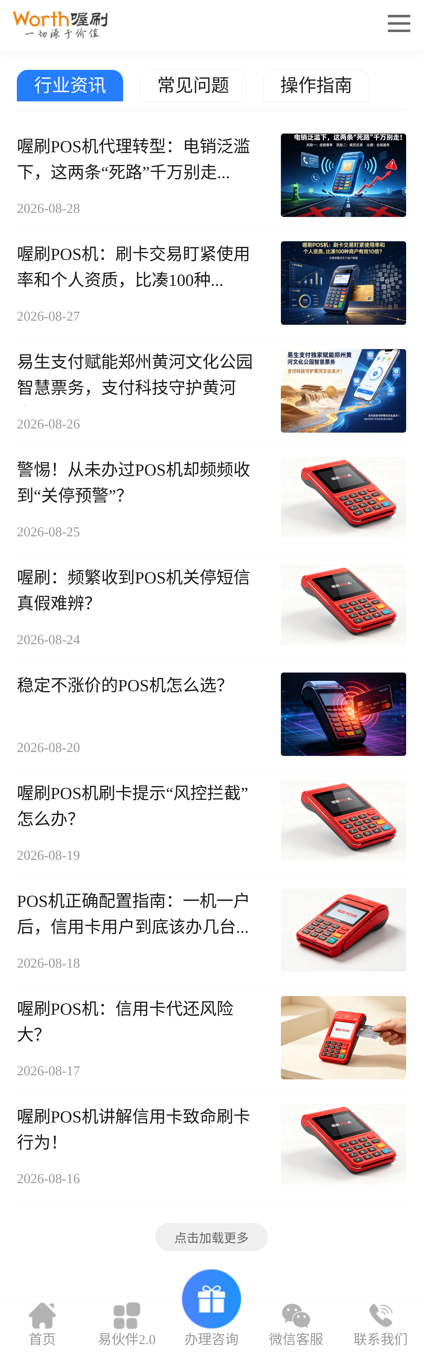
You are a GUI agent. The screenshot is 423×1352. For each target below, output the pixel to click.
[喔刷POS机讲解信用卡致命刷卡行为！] (343, 1146)
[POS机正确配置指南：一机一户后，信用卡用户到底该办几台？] (343, 930)
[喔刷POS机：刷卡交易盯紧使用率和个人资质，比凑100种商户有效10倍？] (343, 283)
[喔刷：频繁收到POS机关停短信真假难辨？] (343, 607)
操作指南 (316, 86)
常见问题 (193, 86)
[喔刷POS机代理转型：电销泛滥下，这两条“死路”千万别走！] (343, 176)
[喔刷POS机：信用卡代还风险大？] (343, 1038)
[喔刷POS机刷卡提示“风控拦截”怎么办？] (343, 822)
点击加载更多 (211, 1238)
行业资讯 (70, 86)
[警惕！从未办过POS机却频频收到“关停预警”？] (343, 499)
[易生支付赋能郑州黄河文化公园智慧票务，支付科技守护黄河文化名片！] (343, 391)
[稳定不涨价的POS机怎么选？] (343, 715)
